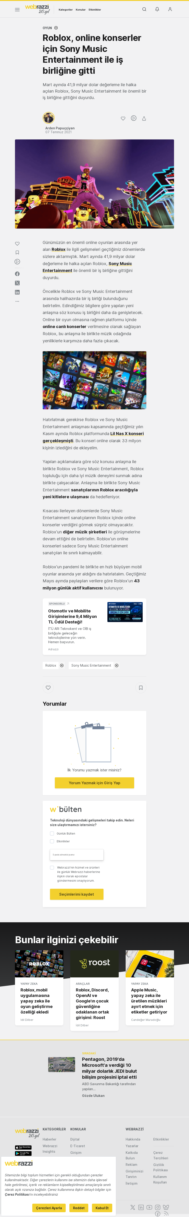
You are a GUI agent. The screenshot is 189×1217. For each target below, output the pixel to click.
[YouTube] (149, 1207)
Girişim (76, 1153)
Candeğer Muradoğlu (145, 1020)
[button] (94, 380)
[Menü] (17, 10)
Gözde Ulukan (93, 1096)
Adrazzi (53, 649)
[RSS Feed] (165, 1213)
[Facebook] (157, 1213)
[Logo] (37, 9)
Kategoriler (66, 9)
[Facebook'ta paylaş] (17, 274)
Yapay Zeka (29, 983)
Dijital (75, 1139)
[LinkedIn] (140, 1207)
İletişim (132, 1183)
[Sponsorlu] (125, 612)
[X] (132, 1207)
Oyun (47, 28)
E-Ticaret (77, 1146)
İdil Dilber (27, 1020)
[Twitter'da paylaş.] (17, 283)
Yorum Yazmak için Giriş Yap (94, 783)
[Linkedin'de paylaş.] (17, 292)
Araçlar (83, 983)
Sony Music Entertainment (91, 665)
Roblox (50, 665)
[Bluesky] (165, 1207)
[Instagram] (157, 1207)
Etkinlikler (95, 9)
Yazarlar (132, 1146)
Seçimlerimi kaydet (76, 894)
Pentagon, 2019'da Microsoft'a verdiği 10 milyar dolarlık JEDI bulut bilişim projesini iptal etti (109, 1068)
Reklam (131, 1164)
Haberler (49, 1139)
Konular (81, 9)
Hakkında (133, 1139)
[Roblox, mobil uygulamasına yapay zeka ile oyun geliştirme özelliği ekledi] (39, 963)
